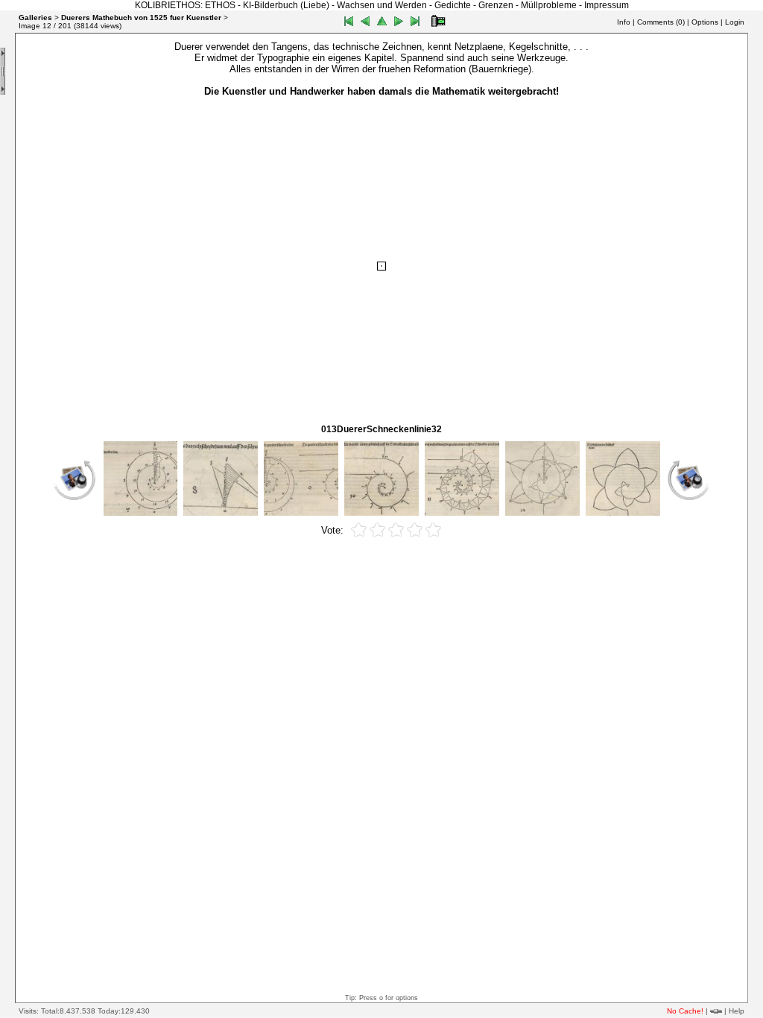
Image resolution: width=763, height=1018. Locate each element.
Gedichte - (456, 5)
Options (704, 22)
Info (623, 22)
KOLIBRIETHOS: (169, 5)
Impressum (606, 5)
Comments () (661, 22)
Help (736, 1011)
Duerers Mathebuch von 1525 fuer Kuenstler (141, 17)
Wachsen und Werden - (385, 5)
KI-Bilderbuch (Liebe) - (290, 5)
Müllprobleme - (552, 5)
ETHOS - (224, 5)
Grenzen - (499, 5)
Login (734, 22)
